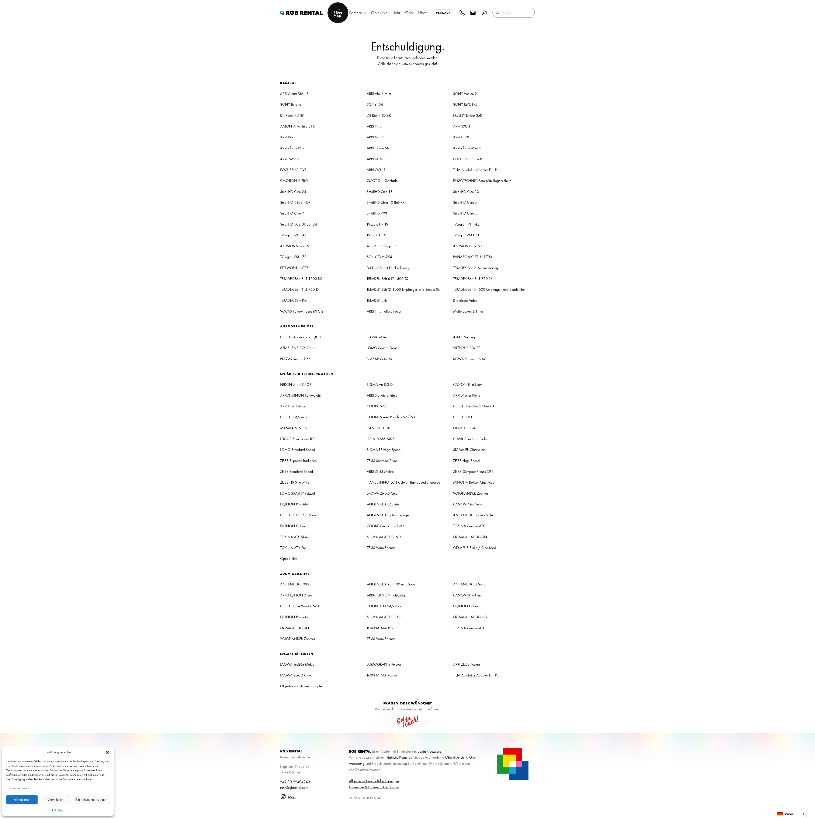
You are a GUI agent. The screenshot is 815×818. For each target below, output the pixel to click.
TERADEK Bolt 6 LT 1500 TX (387, 278)
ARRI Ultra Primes (292, 405)
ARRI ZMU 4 (289, 158)
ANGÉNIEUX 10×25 (295, 583)
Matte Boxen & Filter (468, 311)
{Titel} (52, 810)
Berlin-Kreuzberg (429, 751)
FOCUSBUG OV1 (293, 169)
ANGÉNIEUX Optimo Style (473, 514)
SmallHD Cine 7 (292, 213)
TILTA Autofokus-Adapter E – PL (475, 169)
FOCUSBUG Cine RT (468, 158)
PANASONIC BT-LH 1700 (472, 256)
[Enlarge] (523, 754)
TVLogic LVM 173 (293, 256)
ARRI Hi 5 (374, 126)
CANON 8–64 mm (467, 384)
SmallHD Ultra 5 (465, 213)
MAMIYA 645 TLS (293, 427)
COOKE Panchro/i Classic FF (474, 405)
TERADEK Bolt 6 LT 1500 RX (301, 278)
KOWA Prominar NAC (469, 358)
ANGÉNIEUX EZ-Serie (383, 504)
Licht (464, 757)
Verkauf (443, 13)
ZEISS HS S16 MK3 (295, 482)
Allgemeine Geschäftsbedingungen (374, 780)
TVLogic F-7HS (377, 224)
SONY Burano (290, 104)
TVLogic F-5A (376, 234)
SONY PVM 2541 (380, 256)
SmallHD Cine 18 (380, 191)
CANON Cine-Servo (468, 504)
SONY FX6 (375, 104)
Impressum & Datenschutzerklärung (374, 786)
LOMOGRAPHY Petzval (297, 493)
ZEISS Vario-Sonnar (381, 547)
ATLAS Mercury (464, 336)
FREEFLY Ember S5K (467, 115)
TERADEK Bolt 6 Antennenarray (476, 267)
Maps (292, 796)
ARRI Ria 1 (288, 136)
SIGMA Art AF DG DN (470, 536)
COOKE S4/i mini (293, 416)
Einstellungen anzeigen (91, 799)
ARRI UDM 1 (376, 158)
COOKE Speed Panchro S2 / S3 (391, 416)
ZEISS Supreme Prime (382, 460)
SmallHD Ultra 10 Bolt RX (386, 202)
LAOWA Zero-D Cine (382, 493)
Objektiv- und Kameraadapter (301, 685)
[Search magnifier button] (497, 13)
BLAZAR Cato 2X (379, 358)
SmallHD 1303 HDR (295, 202)
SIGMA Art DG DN (381, 384)
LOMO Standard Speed (297, 449)
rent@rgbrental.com (294, 787)
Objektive (452, 757)
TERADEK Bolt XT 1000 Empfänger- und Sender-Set (403, 289)
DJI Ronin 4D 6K (379, 115)
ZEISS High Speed (466, 460)
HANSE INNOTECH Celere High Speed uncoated (403, 482)
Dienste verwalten (18, 788)
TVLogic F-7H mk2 (467, 224)
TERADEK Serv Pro (293, 300)
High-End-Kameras (399, 757)
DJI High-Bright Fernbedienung (388, 267)
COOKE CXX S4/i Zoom (298, 514)
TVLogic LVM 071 (466, 234)
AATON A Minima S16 (297, 126)
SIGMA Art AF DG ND (384, 536)
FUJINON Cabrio (293, 525)
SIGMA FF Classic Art (469, 449)
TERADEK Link (377, 300)
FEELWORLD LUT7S (294, 267)
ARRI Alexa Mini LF (294, 93)
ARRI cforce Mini (379, 147)
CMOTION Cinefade (382, 180)
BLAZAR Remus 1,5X (295, 358)
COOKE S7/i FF (379, 405)
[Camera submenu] (364, 12)
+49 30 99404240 (295, 781)
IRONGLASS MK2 (380, 438)
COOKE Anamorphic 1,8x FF (301, 336)
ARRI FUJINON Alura (296, 595)
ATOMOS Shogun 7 (381, 245)
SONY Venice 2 (465, 93)
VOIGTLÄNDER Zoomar (470, 493)
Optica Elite (288, 558)
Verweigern (55, 799)
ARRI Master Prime (466, 395)
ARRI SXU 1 (462, 126)
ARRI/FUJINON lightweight (300, 395)
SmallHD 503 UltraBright (298, 224)
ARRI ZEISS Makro (380, 471)
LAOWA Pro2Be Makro (297, 664)
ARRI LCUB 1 (462, 136)
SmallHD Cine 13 (466, 191)
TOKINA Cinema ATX (469, 525)
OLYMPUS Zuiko (465, 427)
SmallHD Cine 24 (293, 191)
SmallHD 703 (377, 213)
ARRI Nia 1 (375, 136)
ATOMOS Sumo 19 (294, 245)
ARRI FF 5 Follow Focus (384, 311)
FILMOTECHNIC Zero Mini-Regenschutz (482, 180)
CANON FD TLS (379, 427)
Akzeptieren (22, 799)
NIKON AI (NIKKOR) (296, 384)
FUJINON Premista (294, 504)
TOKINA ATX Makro (295, 536)
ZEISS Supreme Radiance (298, 460)
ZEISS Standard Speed (296, 471)
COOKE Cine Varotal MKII (386, 525)
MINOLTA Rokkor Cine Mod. (474, 482)
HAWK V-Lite (376, 336)
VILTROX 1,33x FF (466, 347)
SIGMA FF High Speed (383, 449)
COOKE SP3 (462, 416)
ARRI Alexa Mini (379, 93)
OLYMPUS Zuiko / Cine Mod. (475, 547)
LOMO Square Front (382, 347)
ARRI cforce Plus (292, 147)
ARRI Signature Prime (382, 395)
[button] (107, 752)
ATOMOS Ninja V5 (467, 245)
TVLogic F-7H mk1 (293, 234)
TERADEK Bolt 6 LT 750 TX (299, 289)
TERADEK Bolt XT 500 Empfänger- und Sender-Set (489, 289)
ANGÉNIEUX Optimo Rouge (388, 514)
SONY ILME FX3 (465, 104)
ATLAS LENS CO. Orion (297, 347)
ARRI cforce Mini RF (467, 147)
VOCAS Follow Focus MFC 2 (301, 311)
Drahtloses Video (465, 300)
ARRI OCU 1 (376, 169)
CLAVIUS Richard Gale (470, 438)
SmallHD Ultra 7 (465, 202)
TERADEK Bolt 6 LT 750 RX (473, 278)
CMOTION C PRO (294, 180)
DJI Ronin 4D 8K (292, 115)
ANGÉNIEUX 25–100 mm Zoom (391, 583)
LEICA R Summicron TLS (297, 438)
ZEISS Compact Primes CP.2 (473, 471)
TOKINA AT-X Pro (293, 547)
